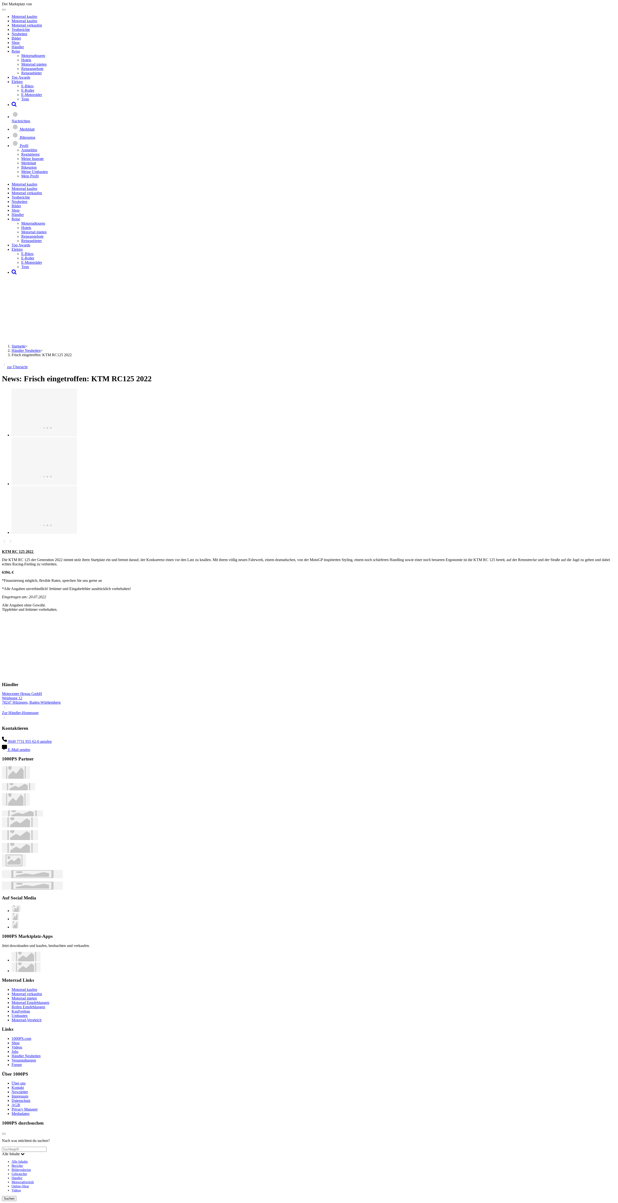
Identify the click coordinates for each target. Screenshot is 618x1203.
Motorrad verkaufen (27, 25)
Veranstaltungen (24, 1060)
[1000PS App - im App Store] (26, 960)
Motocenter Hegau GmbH (22, 694)
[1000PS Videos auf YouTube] (16, 911)
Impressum (20, 1096)
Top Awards (21, 77)
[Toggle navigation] (4, 9)
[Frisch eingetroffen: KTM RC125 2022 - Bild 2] (44, 484)
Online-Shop (20, 1186)
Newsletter (20, 1092)
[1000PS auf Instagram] (15, 927)
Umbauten (20, 1016)
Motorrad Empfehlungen (30, 1003)
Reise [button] (16, 51)
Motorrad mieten (34, 64)
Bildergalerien (21, 1170)
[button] (14, 105)
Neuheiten (19, 34)
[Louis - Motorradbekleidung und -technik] (14, 865)
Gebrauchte (19, 1174)
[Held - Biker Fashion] (16, 804)
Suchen (9, 1198)
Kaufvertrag (21, 1011)
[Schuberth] (20, 826)
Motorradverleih (23, 1182)
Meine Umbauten (34, 172)
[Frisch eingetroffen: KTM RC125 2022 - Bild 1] (44, 435)
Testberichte (21, 30)
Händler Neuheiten (26, 350)
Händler (18, 47)
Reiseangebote (32, 69)
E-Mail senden (18, 750)
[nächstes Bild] (10, 542)
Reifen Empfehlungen (28, 1007)
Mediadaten (20, 1114)
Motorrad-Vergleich (27, 1020)
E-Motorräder (31, 95)
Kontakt (18, 1087)
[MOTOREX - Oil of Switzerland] (16, 777)
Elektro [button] (17, 82)
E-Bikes (27, 86)
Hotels (26, 60)
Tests (25, 99)
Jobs (15, 1052)
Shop (16, 43)
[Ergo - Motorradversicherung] (32, 877)
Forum (17, 1065)
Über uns (19, 1083)
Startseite (18, 346)
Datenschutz (21, 1101)
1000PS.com (21, 1038)
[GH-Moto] (22, 815)
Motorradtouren (33, 56)
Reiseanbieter (31, 73)
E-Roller (27, 90)
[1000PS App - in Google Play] (26, 971)
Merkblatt (28, 163)
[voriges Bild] (4, 542)
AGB (16, 1105)
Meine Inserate (32, 159)
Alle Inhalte (20, 1161)
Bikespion (29, 167)
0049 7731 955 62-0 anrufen (29, 741)
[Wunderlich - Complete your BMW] (32, 888)
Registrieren (30, 154)
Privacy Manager (25, 1109)
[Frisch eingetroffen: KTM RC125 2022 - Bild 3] (44, 532)
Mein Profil (30, 176)
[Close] (4, 1133)
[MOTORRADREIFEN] (18, 789)
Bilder (16, 38)
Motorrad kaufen (24, 16)
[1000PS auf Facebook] (15, 919)
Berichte (17, 1166)
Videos (17, 1047)
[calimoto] (20, 839)
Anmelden (29, 150)
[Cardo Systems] (20, 851)
